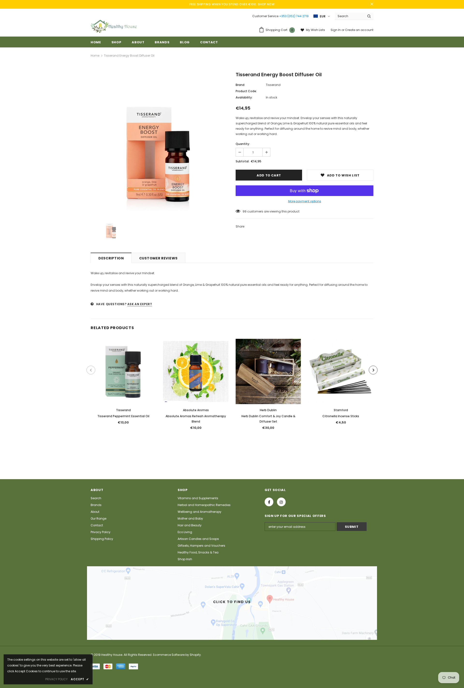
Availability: (244, 97)
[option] (159, 142)
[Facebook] (269, 502)
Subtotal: (242, 161)
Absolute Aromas (196, 410)
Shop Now (266, 4)
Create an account (359, 30)
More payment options (304, 201)
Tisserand (273, 85)
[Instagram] (281, 502)
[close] (371, 4)
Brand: (240, 85)
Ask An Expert (139, 304)
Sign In (336, 30)
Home (95, 55)
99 (244, 211)
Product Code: (246, 91)
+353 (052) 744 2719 (294, 16)
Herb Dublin (268, 410)
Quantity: (243, 144)
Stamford (341, 410)
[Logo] (114, 26)
